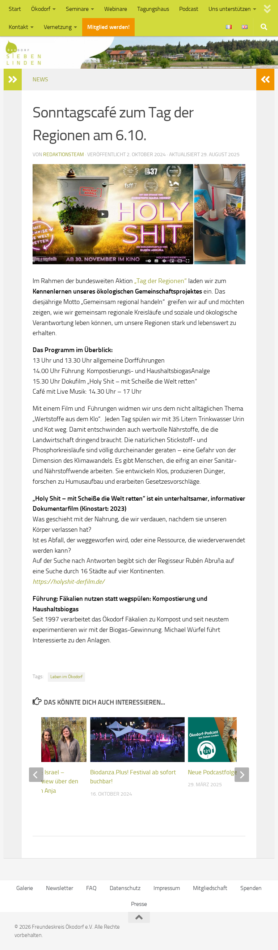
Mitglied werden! (108, 26)
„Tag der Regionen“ (160, 281)
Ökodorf (40, 8)
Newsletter (59, 888)
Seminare (77, 8)
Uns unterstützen (229, 8)
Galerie (24, 888)
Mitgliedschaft (210, 888)
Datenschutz (125, 888)
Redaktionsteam (63, 154)
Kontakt (18, 26)
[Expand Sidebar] (13, 79)
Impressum (166, 888)
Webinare (115, 8)
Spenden (251, 888)
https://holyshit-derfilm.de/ (69, 582)
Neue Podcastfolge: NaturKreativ (231, 772)
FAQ (91, 888)
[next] (242, 774)
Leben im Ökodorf (66, 676)
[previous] (36, 774)
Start (15, 8)
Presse (139, 903)
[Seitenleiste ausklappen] (265, 79)
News (40, 79)
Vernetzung (58, 26)
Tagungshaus (153, 8)
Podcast (188, 8)
